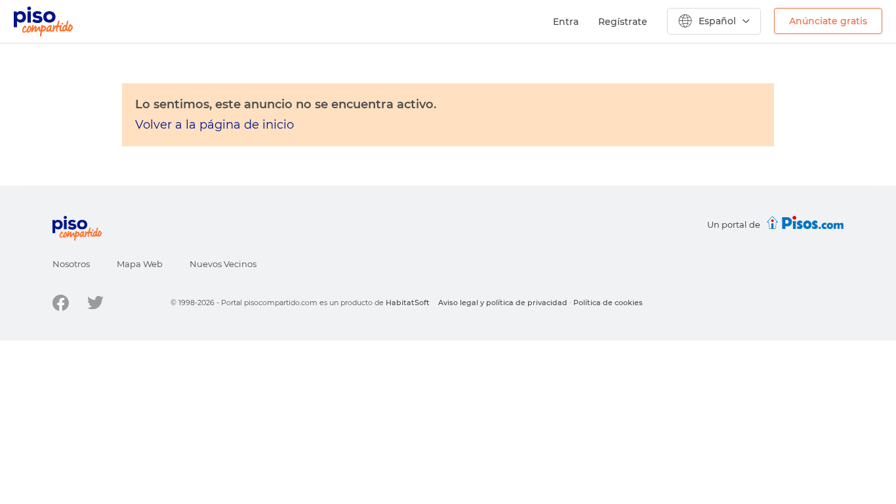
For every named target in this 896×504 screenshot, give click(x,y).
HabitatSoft (408, 302)
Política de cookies (608, 302)
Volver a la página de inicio (214, 124)
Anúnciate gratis (828, 21)
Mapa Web (140, 264)
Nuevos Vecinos (223, 264)
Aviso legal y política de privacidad (502, 302)
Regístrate (622, 22)
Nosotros (71, 264)
